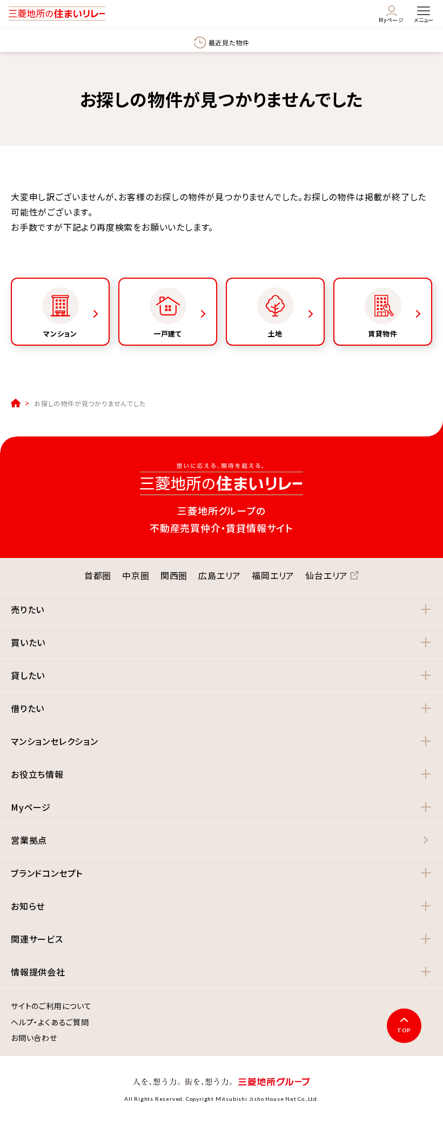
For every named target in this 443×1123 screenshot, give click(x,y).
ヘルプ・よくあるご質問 (50, 1022)
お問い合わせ (34, 1038)
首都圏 (97, 575)
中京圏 (135, 575)
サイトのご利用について (51, 1006)
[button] (221, 609)
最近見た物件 (229, 42)
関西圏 (173, 575)
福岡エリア (273, 575)
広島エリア (219, 575)
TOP (404, 1030)
